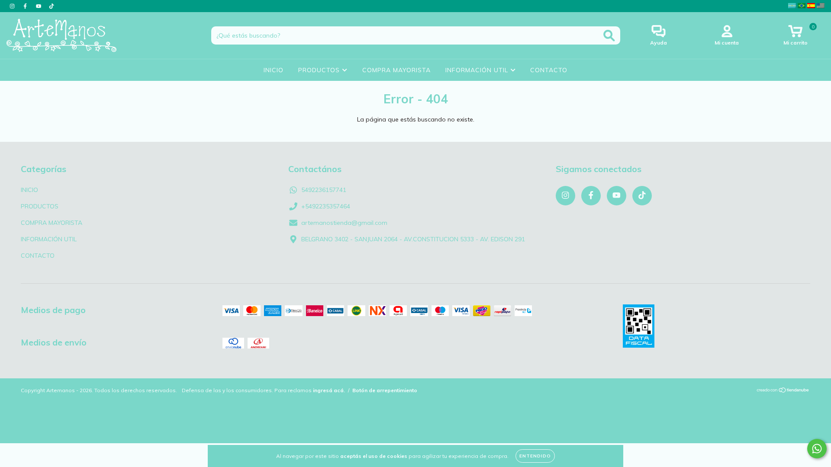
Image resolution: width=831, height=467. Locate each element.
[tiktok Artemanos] (51, 6)
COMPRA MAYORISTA (396, 70)
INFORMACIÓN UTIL (477, 70)
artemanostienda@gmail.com (344, 223)
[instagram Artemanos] (12, 6)
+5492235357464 (325, 206)
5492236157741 (323, 190)
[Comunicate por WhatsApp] (817, 448)
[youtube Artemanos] (39, 6)
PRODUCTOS (320, 70)
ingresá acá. (329, 390)
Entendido (535, 456)
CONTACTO (548, 70)
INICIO (273, 70)
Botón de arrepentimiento (384, 390)
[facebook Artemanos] (25, 6)
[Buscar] (609, 36)
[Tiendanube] (783, 391)
